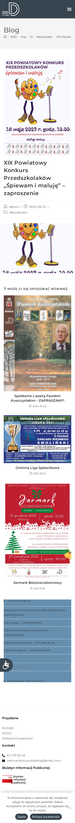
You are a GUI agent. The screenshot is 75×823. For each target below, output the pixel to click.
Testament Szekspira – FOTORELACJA (29, 642)
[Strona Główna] (5, 36)
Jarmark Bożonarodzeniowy (37, 583)
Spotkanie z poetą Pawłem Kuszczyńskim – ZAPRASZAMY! (37, 398)
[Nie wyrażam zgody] (70, 808)
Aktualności (18, 212)
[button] (69, 9)
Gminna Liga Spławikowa (38, 468)
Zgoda (21, 816)
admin (14, 207)
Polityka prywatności (46, 816)
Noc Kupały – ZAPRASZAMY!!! (23, 622)
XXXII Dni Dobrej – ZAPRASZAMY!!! (27, 650)
